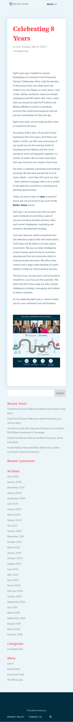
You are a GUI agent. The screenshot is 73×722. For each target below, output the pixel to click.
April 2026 (13, 476)
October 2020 (14, 558)
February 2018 (14, 634)
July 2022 (12, 525)
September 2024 (16, 498)
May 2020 (12, 574)
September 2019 (16, 601)
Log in (10, 663)
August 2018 (14, 623)
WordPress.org (15, 679)
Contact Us (35, 717)
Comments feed (15, 674)
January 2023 (14, 520)
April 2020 (13, 580)
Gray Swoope (23, 46)
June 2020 (12, 569)
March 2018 (13, 629)
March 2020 (14, 585)
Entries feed (13, 669)
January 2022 (14, 531)
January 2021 (14, 552)
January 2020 (14, 596)
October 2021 (14, 541)
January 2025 (14, 492)
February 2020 (15, 590)
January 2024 (14, 509)
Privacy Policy (15, 717)
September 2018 (16, 618)
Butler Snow (20, 205)
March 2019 (13, 612)
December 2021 (15, 536)
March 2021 (13, 547)
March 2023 (13, 514)
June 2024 (12, 503)
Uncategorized (20, 51)
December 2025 (16, 487)
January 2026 (14, 482)
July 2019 (12, 607)
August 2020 (14, 563)
